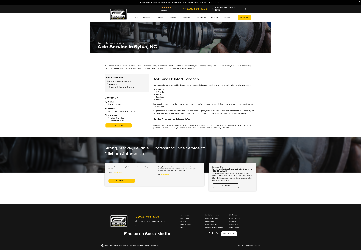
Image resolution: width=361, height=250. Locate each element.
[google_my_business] (216, 234)
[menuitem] (136, 17)
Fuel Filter (113, 84)
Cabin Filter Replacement (120, 81)
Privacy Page (215, 2)
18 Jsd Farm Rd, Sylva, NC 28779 (151, 221)
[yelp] (213, 234)
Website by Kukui (254, 245)
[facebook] (209, 234)
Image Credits (243, 245)
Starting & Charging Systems (121, 87)
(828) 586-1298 (114, 104)
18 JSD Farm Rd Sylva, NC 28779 (121, 111)
